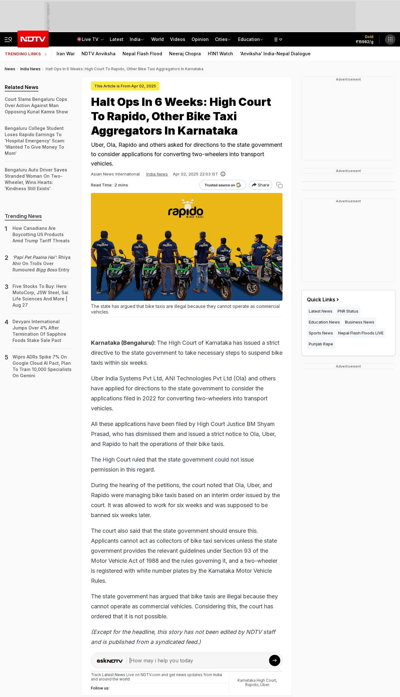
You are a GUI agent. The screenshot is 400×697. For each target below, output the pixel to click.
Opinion (200, 39)
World (157, 39)
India (135, 39)
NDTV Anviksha (99, 53)
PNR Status (348, 311)
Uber (264, 684)
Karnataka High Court (257, 680)
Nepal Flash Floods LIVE (360, 332)
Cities (221, 39)
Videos (177, 39)
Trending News (23, 216)
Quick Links (321, 299)
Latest (116, 39)
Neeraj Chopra (185, 53)
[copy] (279, 185)
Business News (359, 321)
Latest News (320, 311)
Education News (324, 321)
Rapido (251, 684)
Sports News (321, 332)
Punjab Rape (321, 343)
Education (249, 39)
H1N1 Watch (220, 53)
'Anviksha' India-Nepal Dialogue (275, 53)
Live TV (91, 39)
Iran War (66, 53)
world (124, 679)
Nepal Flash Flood (142, 53)
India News (157, 173)
